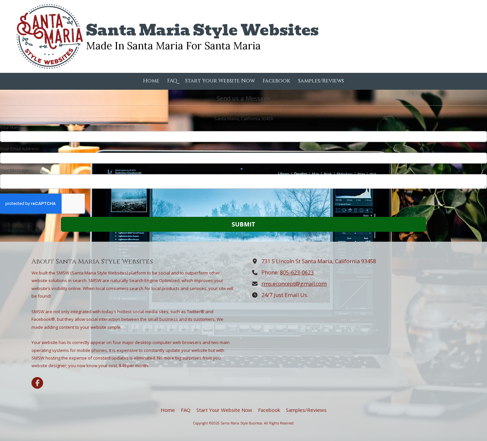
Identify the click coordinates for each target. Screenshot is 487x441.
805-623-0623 (297, 272)
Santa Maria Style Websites (202, 30)
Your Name (11, 127)
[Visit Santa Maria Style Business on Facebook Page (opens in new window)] (37, 383)
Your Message (14, 170)
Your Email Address (19, 148)
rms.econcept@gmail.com (294, 283)
